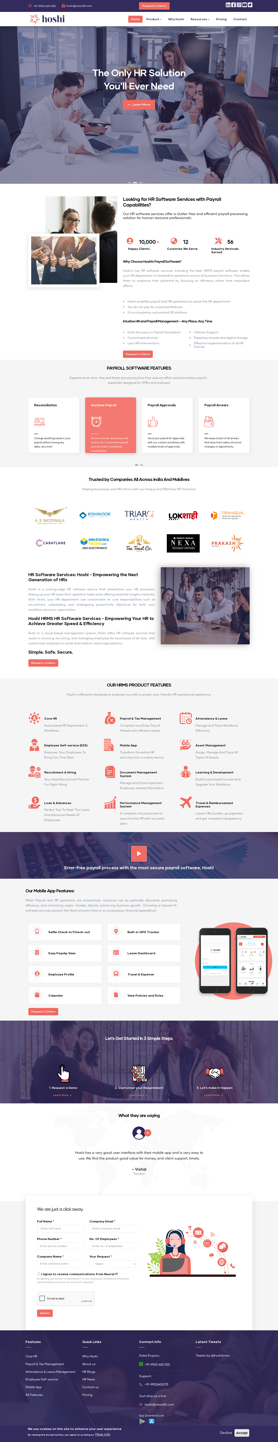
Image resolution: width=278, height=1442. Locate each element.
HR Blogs (88, 1371)
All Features (34, 1394)
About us (89, 1364)
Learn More (60, 1095)
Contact (240, 19)
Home (135, 19)
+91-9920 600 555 (44, 6)
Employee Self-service (42, 1379)
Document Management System (138, 774)
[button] (136, 465)
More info (102, 1434)
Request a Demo (154, 6)
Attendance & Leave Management (50, 1371)
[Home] (47, 18)
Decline (226, 1433)
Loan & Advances (57, 803)
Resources (199, 19)
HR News (88, 1379)
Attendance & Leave (212, 718)
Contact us (90, 1387)
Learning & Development (215, 772)
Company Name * (50, 1256)
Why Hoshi (176, 19)
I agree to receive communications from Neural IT (79, 1274)
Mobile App (128, 745)
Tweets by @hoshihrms (212, 1355)
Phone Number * (49, 1239)
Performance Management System (141, 804)
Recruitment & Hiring (60, 772)
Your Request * (100, 1256)
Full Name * (45, 1221)
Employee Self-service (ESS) (66, 745)
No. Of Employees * (104, 1239)
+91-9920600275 (156, 1384)
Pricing (221, 19)
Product (152, 19)
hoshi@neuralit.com (79, 6)
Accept (242, 1433)
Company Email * (102, 1221)
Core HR (50, 718)
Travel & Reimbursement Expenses (214, 804)
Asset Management (211, 745)
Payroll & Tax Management (140, 718)
